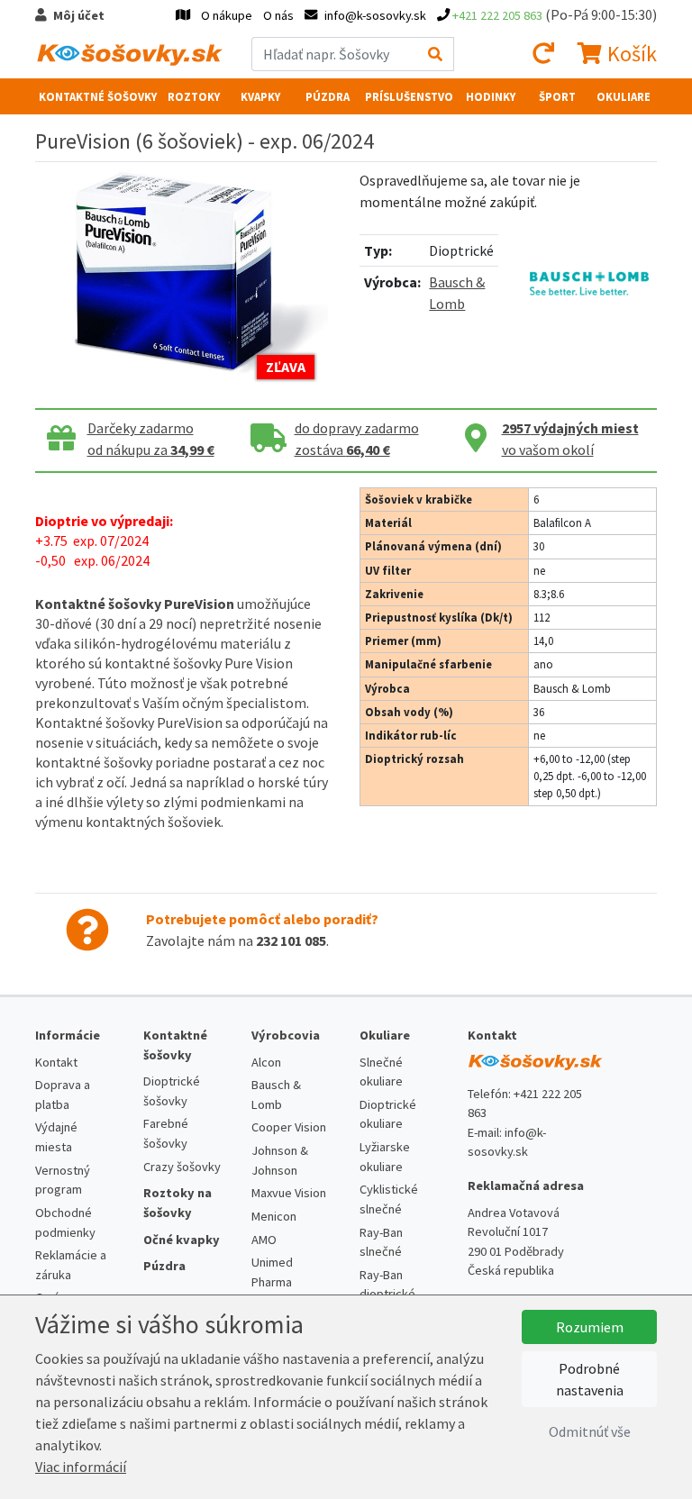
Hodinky (490, 96)
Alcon (266, 1062)
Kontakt (56, 1062)
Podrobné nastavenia (590, 1379)
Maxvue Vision (288, 1193)
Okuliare (623, 96)
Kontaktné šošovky (98, 96)
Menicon (273, 1216)
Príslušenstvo (409, 96)
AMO (264, 1239)
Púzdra (327, 96)
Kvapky (260, 96)
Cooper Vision (288, 1127)
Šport (557, 96)
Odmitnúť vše (590, 1431)
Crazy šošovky (182, 1166)
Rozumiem (590, 1327)
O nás (278, 15)
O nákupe (226, 15)
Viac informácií (80, 1467)
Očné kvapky (181, 1239)
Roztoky (194, 96)
